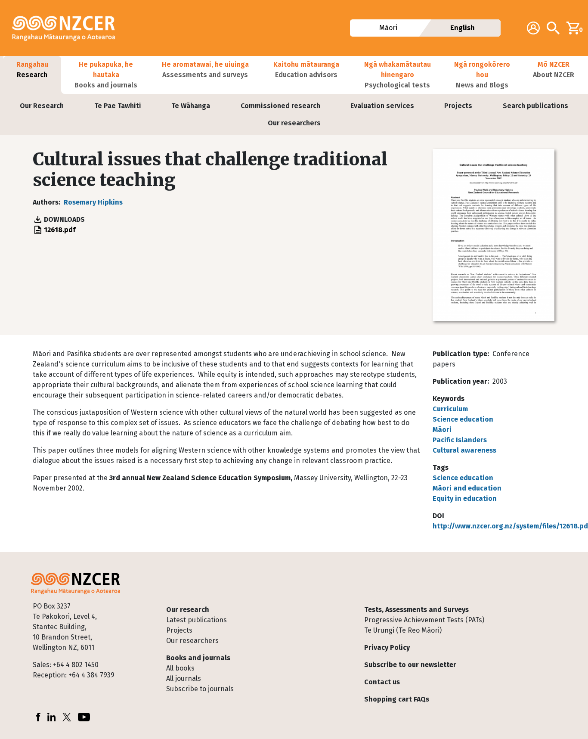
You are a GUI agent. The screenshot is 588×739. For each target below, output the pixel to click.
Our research (187, 609)
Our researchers (294, 123)
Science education (463, 419)
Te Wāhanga (190, 106)
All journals (183, 678)
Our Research (42, 106)
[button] (32, 75)
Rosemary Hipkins (93, 202)
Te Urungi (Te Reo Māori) (403, 630)
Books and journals (198, 658)
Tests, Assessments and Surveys (416, 609)
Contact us (382, 682)
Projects (458, 106)
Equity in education (465, 498)
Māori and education (467, 488)
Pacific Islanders (460, 440)
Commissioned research (280, 106)
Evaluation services (382, 106)
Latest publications (196, 620)
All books (180, 668)
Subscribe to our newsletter (410, 665)
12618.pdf (59, 230)
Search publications (535, 106)
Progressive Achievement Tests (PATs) (424, 620)
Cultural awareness (464, 450)
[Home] (67, 28)
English (462, 28)
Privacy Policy (387, 647)
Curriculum (450, 409)
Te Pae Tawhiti (117, 106)
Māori (388, 28)
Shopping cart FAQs (396, 699)
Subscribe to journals (200, 689)
